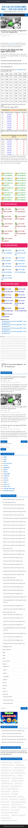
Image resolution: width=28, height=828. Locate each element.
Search (3, 449)
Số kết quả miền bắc (7, 696)
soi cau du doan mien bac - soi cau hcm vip (16, 365)
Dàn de (6, 348)
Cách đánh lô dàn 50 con (18, 781)
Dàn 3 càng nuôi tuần (16, 786)
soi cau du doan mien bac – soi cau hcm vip (14, 8)
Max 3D (5, 469)
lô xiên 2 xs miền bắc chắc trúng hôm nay (13, 557)
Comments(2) (7, 35)
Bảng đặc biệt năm (20, 343)
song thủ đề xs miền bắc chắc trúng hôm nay (13, 567)
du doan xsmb (18, 783)
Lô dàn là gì (12, 355)
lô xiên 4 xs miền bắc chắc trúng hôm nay (13, 564)
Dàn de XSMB (14, 794)
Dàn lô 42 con (20, 352)
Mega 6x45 (6, 467)
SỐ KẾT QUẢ (7, 486)
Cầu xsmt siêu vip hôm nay (9, 577)
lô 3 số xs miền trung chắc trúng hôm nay (13, 593)
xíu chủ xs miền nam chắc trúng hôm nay (13, 640)
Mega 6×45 (6, 666)
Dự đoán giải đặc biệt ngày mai (11, 353)
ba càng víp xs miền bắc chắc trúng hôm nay (13, 504)
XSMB (5, 457)
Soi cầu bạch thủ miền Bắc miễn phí (10, 357)
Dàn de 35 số (20, 348)
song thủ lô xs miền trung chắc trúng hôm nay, (14, 609)
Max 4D (6, 472)
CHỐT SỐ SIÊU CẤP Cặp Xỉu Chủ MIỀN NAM (6, 277)
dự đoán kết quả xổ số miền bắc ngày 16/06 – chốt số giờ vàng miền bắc (4, 441)
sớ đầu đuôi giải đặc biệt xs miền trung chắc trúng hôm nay (14, 601)
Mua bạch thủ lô (5, 810)
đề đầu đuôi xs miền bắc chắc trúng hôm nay (13, 554)
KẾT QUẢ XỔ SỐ (8, 463)
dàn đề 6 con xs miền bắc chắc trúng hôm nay (14, 528)
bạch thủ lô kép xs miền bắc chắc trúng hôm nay (14, 511)
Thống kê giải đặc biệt (10, 358)
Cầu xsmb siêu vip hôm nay (9, 502)
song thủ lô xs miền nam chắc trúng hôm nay (14, 643)
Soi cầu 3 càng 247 (15, 810)
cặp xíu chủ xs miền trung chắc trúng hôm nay (14, 583)
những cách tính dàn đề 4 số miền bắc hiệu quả (24, 441)
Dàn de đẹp (13, 350)
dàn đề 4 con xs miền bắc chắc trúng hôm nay (14, 525)
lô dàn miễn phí (19, 355)
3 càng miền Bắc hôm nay (7, 765)
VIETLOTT (6, 465)
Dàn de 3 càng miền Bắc (12, 789)
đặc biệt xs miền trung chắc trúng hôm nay (13, 586)
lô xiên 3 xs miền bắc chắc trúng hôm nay (13, 561)
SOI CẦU (6, 478)
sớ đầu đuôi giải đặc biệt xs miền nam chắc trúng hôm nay (14, 629)
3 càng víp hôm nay (21, 338)
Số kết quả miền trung (9, 488)
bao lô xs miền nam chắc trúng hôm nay (12, 614)
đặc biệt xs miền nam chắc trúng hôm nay (13, 618)
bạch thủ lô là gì (15, 341)
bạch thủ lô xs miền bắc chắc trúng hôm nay (13, 515)
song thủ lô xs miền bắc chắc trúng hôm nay (13, 574)
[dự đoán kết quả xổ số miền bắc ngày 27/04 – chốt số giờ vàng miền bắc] (14, 399)
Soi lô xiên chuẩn (5, 815)
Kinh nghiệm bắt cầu (7, 646)
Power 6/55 (7, 474)
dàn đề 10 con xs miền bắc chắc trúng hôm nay (14, 535)
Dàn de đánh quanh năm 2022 (8, 796)
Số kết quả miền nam (9, 490)
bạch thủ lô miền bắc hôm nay (9, 343)
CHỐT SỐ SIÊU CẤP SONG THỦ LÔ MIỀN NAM (20, 252)
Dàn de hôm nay (20, 350)
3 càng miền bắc (18, 336)
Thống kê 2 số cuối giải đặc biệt (18, 815)
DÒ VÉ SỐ (6, 480)
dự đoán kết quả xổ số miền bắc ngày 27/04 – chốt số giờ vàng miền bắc (14, 407)
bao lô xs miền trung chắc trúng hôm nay (13, 580)
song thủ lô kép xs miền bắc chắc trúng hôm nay (14, 571)
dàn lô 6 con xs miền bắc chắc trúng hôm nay (14, 545)
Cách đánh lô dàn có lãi (8, 346)
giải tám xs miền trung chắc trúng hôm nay (13, 590)
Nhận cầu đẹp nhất (7, 649)
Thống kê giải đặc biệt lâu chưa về (9, 820)
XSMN (5, 459)
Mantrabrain (21, 826)
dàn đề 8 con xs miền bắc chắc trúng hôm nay (14, 532)
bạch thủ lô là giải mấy (18, 770)
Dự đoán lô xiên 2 (5, 804)
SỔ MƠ (5, 482)
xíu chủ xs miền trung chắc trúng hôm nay (13, 605)
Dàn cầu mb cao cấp (7, 548)
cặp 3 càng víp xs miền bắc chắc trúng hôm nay (14, 521)
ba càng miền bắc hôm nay (19, 767)
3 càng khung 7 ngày (10, 336)
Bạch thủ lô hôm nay (7, 341)
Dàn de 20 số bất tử (12, 348)
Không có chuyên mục (16, 804)
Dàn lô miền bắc (13, 799)
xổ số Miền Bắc (19, 70)
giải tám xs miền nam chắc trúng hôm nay (13, 624)
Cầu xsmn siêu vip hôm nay (9, 612)
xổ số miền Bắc (11, 43)
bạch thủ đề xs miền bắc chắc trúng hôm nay (13, 508)
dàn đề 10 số (5, 352)
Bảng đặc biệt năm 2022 (17, 778)
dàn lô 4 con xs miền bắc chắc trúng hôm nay (14, 542)
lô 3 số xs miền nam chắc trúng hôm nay (12, 636)
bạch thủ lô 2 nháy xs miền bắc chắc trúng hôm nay (15, 518)
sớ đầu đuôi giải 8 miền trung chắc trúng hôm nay (14, 597)
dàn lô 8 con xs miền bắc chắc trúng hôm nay (14, 551)
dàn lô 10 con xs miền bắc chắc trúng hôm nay (14, 538)
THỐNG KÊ (6, 476)
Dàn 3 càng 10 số (17, 346)
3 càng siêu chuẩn (13, 338)
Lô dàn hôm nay (6, 355)
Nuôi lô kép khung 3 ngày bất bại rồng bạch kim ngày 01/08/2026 (13, 377)
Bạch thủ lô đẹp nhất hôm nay (8, 775)
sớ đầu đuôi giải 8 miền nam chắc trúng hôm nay (14, 633)
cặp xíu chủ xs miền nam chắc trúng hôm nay (14, 621)
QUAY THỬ (6, 484)
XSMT (5, 461)
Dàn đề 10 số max (12, 352)
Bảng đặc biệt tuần (12, 345)
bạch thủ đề (13, 340)
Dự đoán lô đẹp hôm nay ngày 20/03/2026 (13, 425)
